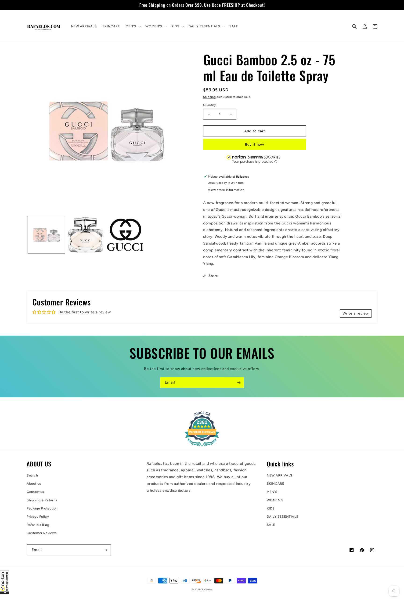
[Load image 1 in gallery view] (46, 234)
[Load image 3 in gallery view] (125, 234)
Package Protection (42, 508)
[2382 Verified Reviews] (202, 447)
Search (32, 475)
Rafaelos (207, 589)
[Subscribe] (239, 382)
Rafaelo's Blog (38, 525)
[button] (4, 582)
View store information (226, 190)
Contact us (35, 492)
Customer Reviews (42, 533)
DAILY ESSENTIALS (283, 517)
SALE (271, 525)
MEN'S (272, 492)
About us (34, 484)
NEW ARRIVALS (279, 475)
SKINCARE (275, 484)
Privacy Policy (38, 517)
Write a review (356, 313)
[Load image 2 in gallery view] (85, 234)
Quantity (209, 105)
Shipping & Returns (42, 500)
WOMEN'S (275, 500)
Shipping (209, 97)
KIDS (271, 508)
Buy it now (254, 144)
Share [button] (213, 276)
